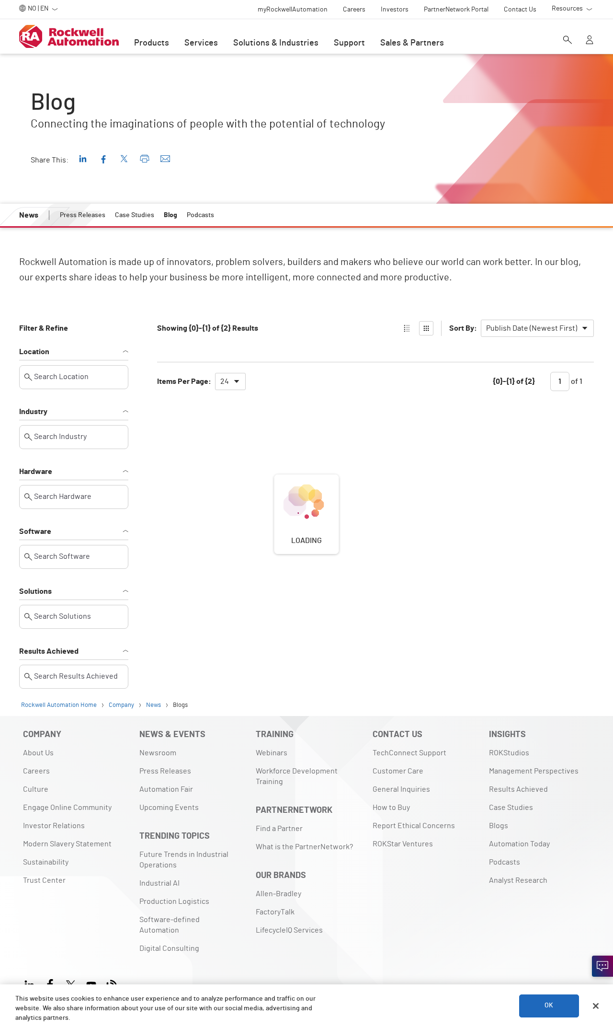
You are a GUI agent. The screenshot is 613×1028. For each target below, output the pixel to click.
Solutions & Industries (275, 43)
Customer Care (398, 771)
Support (349, 43)
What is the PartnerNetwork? (304, 847)
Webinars (271, 753)
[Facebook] (50, 983)
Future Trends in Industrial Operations (183, 860)
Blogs (498, 826)
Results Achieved (49, 651)
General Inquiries (401, 789)
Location (34, 352)
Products (151, 43)
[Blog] (112, 983)
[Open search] (567, 41)
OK (549, 1006)
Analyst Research (518, 880)
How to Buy (391, 807)
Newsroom (157, 753)
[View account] (589, 41)
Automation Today (519, 844)
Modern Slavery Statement (67, 844)
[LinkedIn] (31, 983)
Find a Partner (279, 828)
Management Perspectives (534, 771)
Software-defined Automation (169, 925)
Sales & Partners (412, 43)
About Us (38, 753)
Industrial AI (159, 883)
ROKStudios (509, 753)
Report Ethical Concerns (414, 826)
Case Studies (511, 807)
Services (201, 43)
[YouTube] (91, 983)
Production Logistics (174, 901)
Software (35, 531)
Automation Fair (166, 789)
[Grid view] (426, 328)
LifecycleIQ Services (289, 930)
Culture (35, 789)
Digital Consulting (169, 948)
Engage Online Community (67, 807)
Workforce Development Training (297, 776)
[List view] (407, 328)
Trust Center (44, 880)
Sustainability (45, 862)
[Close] (595, 1005)
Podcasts (504, 862)
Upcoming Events (169, 807)
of (575, 381)
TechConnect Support (409, 753)
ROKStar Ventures (403, 844)
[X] (70, 983)
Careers (36, 771)
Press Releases (165, 771)
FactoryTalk (275, 912)
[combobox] (537, 328)
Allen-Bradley (278, 894)
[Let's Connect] (602, 966)
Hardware (35, 471)
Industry (33, 412)
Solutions (35, 591)
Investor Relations (54, 826)
